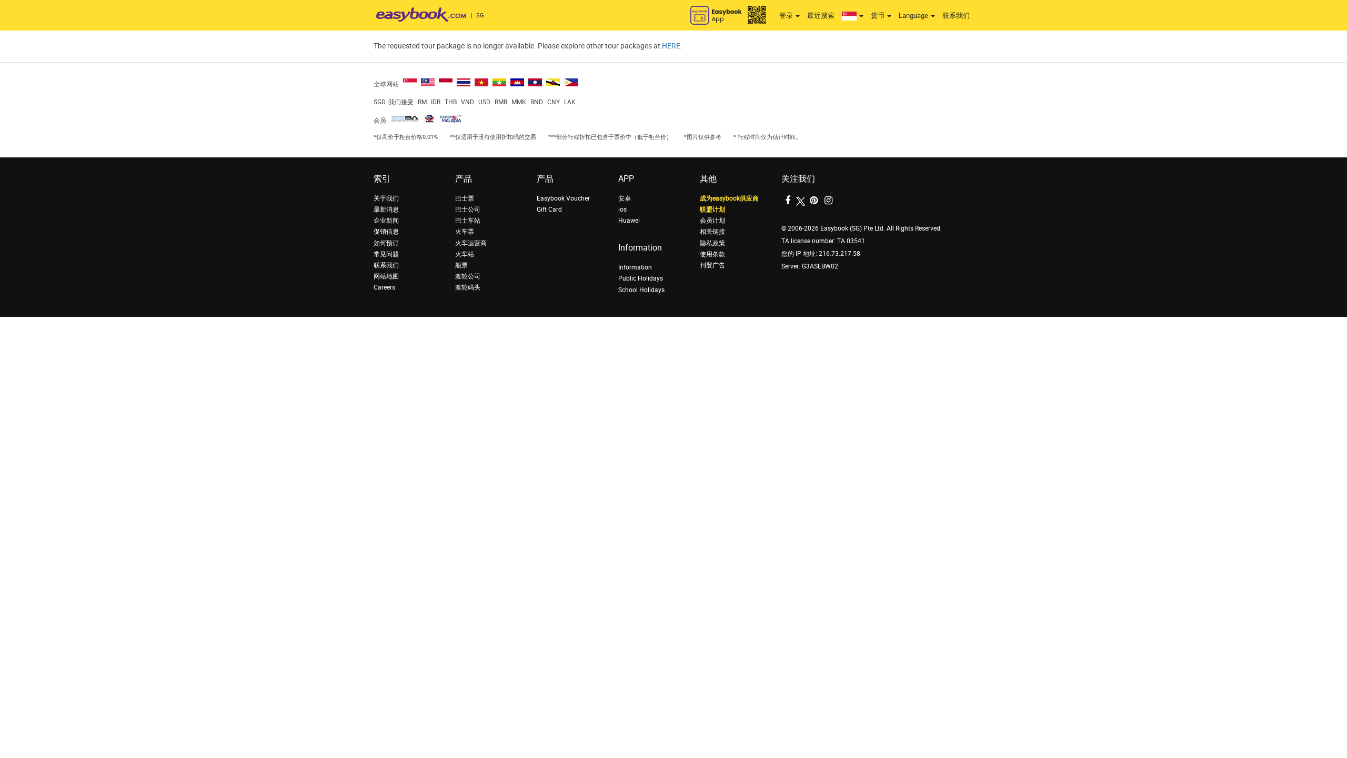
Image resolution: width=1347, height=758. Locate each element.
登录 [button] (787, 15)
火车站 (464, 254)
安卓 (624, 198)
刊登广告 (712, 265)
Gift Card (549, 209)
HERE (671, 46)
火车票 (464, 231)
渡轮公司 (467, 276)
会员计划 (712, 220)
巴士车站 (467, 220)
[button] (852, 15)
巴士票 (464, 198)
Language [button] (914, 15)
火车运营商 (471, 243)
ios (622, 209)
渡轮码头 (467, 287)
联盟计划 (712, 209)
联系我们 (956, 15)
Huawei (629, 220)
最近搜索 (821, 15)
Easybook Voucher (563, 198)
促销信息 (386, 231)
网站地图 (386, 276)
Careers (384, 287)
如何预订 (386, 243)
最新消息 (386, 209)
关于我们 (386, 198)
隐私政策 (712, 243)
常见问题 (386, 254)
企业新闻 (386, 220)
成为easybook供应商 (729, 198)
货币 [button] (878, 15)
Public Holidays (640, 278)
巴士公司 (467, 209)
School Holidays (641, 290)
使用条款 (712, 254)
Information (635, 267)
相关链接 (712, 231)
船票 (461, 265)
